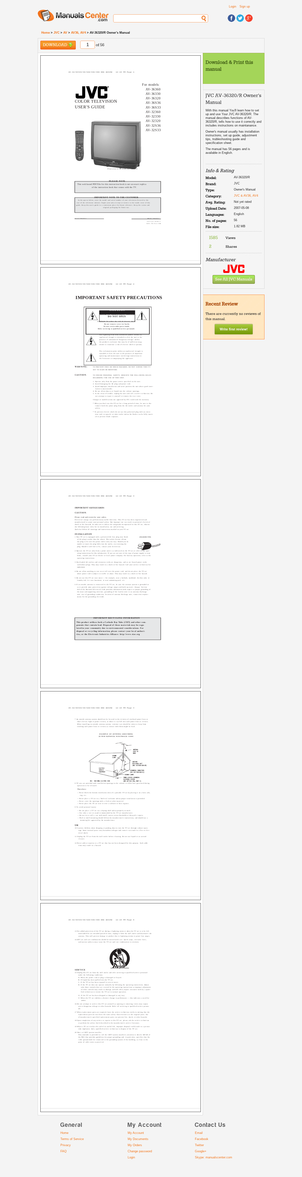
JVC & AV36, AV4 (246, 195)
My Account (136, 1133)
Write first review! (234, 329)
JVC (56, 32)
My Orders (135, 1145)
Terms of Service (72, 1139)
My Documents (138, 1139)
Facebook (201, 1139)
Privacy (65, 1145)
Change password (140, 1151)
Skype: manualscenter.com (213, 1157)
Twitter (199, 1145)
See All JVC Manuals (233, 279)
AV (65, 32)
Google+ (200, 1151)
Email (199, 1133)
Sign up (244, 6)
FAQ (63, 1151)
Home (45, 32)
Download (55, 45)
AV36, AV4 (78, 32)
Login (232, 6)
